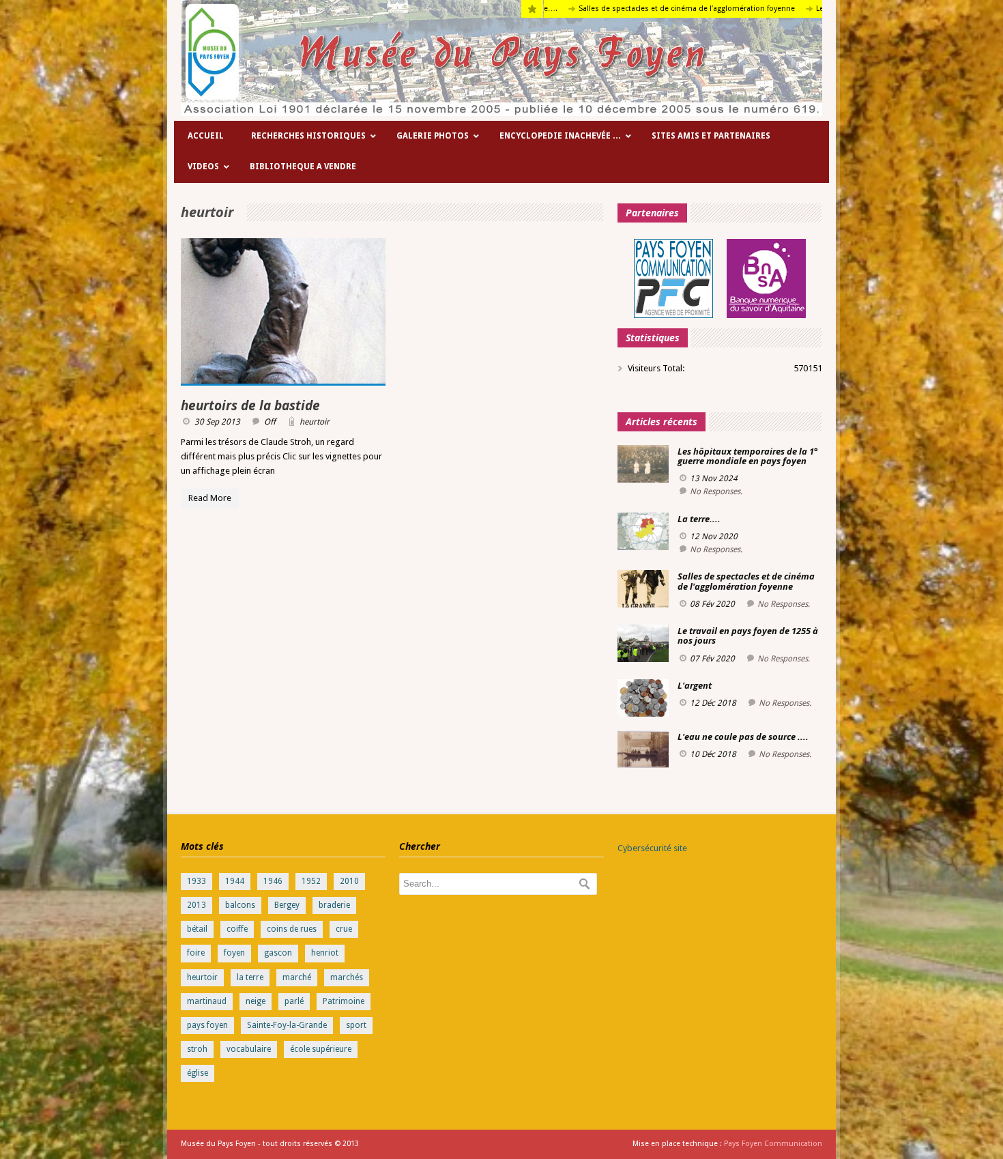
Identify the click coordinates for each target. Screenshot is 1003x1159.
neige (255, 1001)
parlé (294, 1001)
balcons (240, 905)
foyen (234, 953)
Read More (209, 498)
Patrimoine (343, 1001)
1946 (272, 881)
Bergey (287, 905)
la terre (250, 977)
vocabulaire (249, 1049)
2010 (349, 881)
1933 (196, 881)
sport (356, 1025)
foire (196, 953)
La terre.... (699, 519)
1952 (311, 881)
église (197, 1073)
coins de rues (292, 929)
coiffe (237, 929)
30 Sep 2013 (217, 422)
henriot (324, 953)
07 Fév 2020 (712, 658)
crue (344, 929)
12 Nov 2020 (714, 536)
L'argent (695, 685)
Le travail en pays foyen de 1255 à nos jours (748, 635)
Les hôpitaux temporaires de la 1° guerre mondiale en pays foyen (748, 456)
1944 (234, 881)
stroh (197, 1049)
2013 (196, 905)
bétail (197, 929)
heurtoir (315, 422)
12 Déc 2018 (713, 703)
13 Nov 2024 (714, 478)
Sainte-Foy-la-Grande (287, 1025)
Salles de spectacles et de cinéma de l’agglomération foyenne (642, 8)
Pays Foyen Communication (773, 1143)
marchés (346, 977)
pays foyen (207, 1025)
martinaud (207, 1001)
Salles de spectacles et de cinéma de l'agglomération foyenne (746, 581)
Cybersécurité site (652, 848)
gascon (278, 953)
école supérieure (320, 1049)
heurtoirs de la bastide (250, 405)
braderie (334, 905)
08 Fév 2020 (712, 604)
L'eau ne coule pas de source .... (743, 736)
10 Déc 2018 (713, 754)
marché (296, 977)
